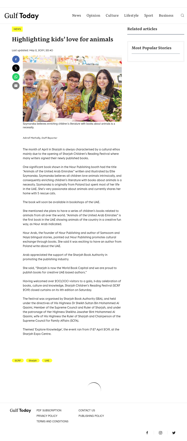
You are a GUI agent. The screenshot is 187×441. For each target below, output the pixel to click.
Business (166, 16)
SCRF (18, 360)
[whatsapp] (16, 77)
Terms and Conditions (52, 421)
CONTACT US (87, 410)
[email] (16, 85)
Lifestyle (131, 16)
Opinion (93, 16)
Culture (112, 16)
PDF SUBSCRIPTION (49, 410)
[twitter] (16, 68)
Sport (148, 16)
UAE (47, 360)
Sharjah (33, 360)
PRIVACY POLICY (47, 416)
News (76, 16)
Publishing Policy (91, 416)
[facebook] (16, 59)
